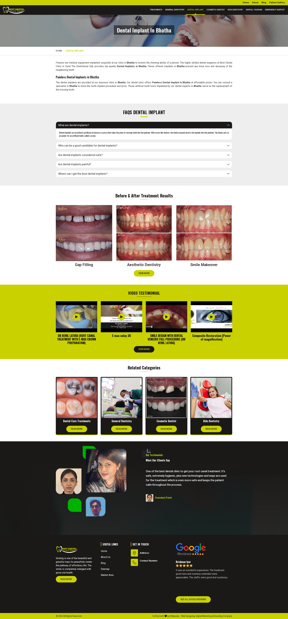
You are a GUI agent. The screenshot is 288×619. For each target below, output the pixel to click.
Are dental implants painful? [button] (74, 164)
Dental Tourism (254, 10)
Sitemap (105, 569)
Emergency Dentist (275, 10)
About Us (105, 557)
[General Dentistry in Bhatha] (121, 398)
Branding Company (223, 616)
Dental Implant (195, 10)
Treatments (156, 10)
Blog (263, 2)
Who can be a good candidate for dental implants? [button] (87, 145)
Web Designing (188, 616)
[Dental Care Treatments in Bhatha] (77, 398)
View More (144, 273)
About (255, 2)
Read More (76, 429)
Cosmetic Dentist (216, 10)
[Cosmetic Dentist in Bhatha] (166, 398)
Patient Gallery (277, 2)
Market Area (107, 575)
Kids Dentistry (235, 10)
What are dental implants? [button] (73, 125)
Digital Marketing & (205, 616)
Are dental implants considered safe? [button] (80, 155)
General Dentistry (174, 10)
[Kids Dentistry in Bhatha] (211, 398)
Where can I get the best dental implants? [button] (83, 173)
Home (246, 2)
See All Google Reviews (193, 599)
